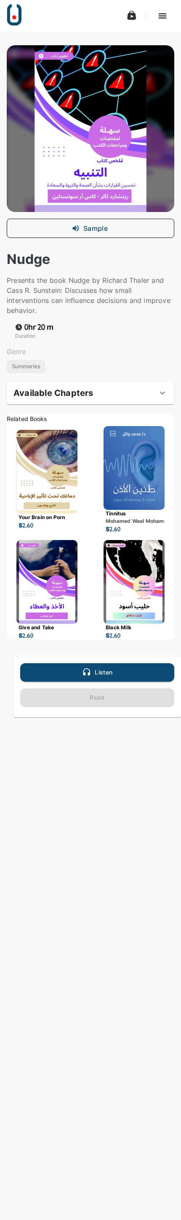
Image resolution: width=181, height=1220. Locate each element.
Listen (103, 672)
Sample (95, 228)
